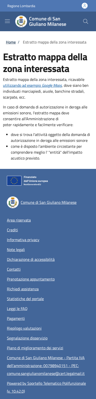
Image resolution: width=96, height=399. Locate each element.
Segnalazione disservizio (27, 338)
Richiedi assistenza (23, 289)
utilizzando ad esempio (32, 85)
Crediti (12, 230)
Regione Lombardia (21, 5)
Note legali (16, 249)
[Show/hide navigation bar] (7, 21)
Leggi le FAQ (17, 308)
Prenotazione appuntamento (31, 279)
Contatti (14, 269)
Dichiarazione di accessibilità (31, 259)
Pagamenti (16, 318)
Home (11, 42)
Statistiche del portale (25, 299)
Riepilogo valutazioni (24, 328)
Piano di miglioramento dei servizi (35, 348)
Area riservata (19, 220)
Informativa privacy (23, 240)
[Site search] (86, 21)
